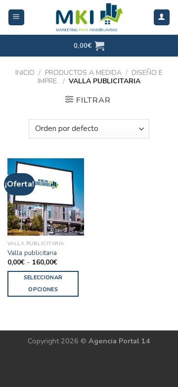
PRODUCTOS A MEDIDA (83, 72)
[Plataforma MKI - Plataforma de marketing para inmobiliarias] (89, 17)
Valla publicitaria (32, 253)
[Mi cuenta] (162, 17)
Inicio (25, 72)
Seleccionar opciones (43, 283)
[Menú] (16, 17)
